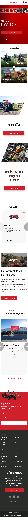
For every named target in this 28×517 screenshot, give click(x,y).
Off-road (3, 442)
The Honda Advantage (20, 459)
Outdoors (16, 512)
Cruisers (17, 444)
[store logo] (14, 2)
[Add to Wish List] (18, 240)
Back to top (13, 501)
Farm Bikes (3, 440)
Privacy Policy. (23, 515)
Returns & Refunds (19, 463)
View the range (12, 32)
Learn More (14, 188)
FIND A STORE (14, 490)
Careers (3, 463)
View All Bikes (14, 87)
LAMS (2, 449)
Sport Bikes (4, 444)
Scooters (3, 447)
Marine (10, 512)
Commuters (17, 437)
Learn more (14, 133)
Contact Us (3, 461)
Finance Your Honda (9, 298)
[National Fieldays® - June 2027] (14, 347)
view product (14, 236)
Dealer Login (4, 466)
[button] (2, 39)
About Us (17, 456)
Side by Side (4, 437)
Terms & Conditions (19, 461)
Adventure (17, 447)
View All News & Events (14, 379)
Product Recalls (18, 466)
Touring (16, 442)
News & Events (4, 456)
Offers (2, 459)
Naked (16, 440)
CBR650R (7, 226)
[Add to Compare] (22, 240)
